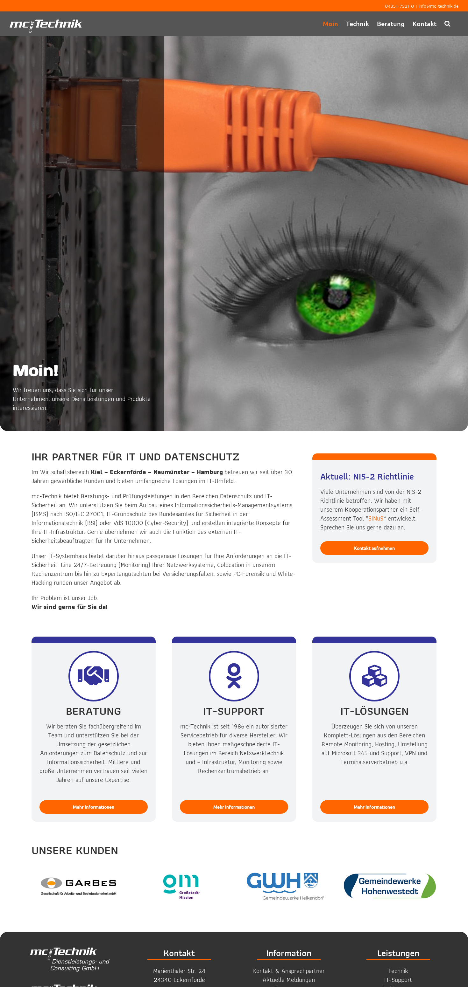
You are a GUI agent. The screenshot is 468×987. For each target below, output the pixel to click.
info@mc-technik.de (438, 6)
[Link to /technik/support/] (234, 676)
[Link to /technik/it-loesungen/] (374, 676)
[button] (447, 23)
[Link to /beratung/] (93, 676)
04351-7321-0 (399, 6)
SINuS (375, 518)
